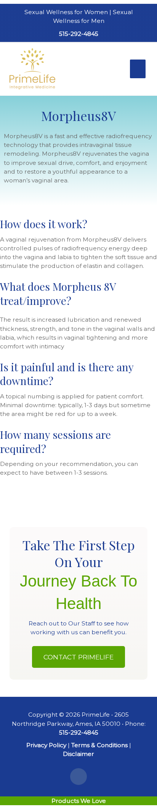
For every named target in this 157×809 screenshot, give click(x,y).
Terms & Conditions (99, 745)
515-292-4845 (78, 33)
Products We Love (78, 800)
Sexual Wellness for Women (66, 12)
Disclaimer (78, 753)
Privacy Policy (46, 745)
